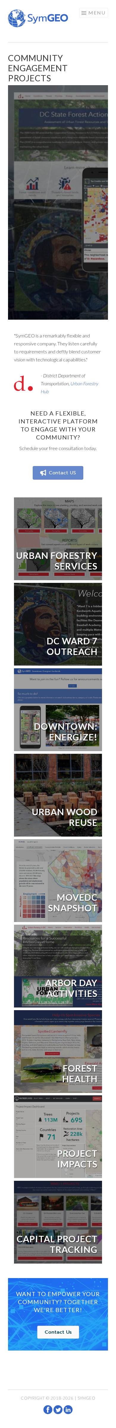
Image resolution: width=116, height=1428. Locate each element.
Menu (97, 12)
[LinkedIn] (68, 1412)
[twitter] (59, 1412)
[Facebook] (48, 1412)
